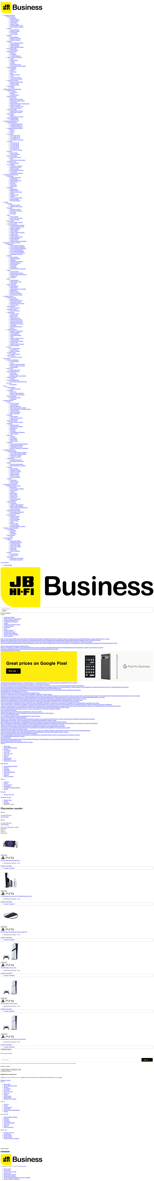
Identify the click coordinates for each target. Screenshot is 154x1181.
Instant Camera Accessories (105, 706)
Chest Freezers (17, 740)
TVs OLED (4, 684)
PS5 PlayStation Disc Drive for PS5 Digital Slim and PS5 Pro (16, 896)
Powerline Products (76, 690)
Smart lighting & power (7, 711)
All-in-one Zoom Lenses (59, 704)
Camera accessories (6, 706)
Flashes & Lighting (28, 706)
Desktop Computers (29, 640)
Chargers (64, 641)
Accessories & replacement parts (34, 713)
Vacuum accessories (65, 727)
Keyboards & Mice (88, 640)
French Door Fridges (41, 739)
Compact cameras (5, 703)
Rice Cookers (55, 730)
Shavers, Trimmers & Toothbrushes (89, 723)
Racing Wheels (120, 695)
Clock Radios (79, 700)
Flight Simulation (53, 695)
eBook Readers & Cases (53, 639)
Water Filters (12, 732)
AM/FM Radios (61, 700)
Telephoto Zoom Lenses (71, 704)
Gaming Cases (82, 695)
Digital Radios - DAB (70, 700)
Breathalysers (30, 722)
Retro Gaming (36, 694)
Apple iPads (12, 639)
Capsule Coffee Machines (22, 732)
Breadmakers (87, 730)
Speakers (3, 698)
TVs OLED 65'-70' (31, 684)
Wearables (3, 720)
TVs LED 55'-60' (36, 685)
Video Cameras (54, 707)
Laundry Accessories (59, 724)
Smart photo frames (11, 710)
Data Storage (4, 688)
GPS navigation (5, 714)
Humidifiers (11, 736)
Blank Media (57, 688)
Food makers (14, 723)
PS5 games (31, 693)
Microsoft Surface (19, 639)
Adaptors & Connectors (71, 687)
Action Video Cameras (63, 707)
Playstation (3, 693)
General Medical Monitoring (51, 722)
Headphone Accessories (99, 697)
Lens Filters (93, 704)
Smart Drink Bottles (81, 719)
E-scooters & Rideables (20, 713)
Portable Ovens (63, 730)
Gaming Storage (90, 695)
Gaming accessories (6, 695)
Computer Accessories (69, 643)
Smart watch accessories (19, 720)
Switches (48, 690)
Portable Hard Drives (12, 688)
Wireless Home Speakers (34, 698)
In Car (5, 629)
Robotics (12, 713)
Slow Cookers (37, 730)
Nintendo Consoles (10, 691)
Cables (47, 641)
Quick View (4, 855)
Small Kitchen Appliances (10, 633)
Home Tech (4, 710)
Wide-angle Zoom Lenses (83, 704)
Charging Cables (71, 719)
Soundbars (25, 698)
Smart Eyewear (29, 720)
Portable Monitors (65, 640)
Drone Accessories (27, 707)
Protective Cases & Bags (81, 643)
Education (8, 613)
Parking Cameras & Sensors (33, 716)
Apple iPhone (12, 646)
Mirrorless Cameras (85, 703)
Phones (43, 649)
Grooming (34, 723)
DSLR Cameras (66, 703)
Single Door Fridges (9, 739)
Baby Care (3, 723)
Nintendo (3, 691)
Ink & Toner (22, 643)
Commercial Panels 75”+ (29, 682)
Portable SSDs (21, 688)
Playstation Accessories (22, 693)
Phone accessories (5, 647)
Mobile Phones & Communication (12, 618)
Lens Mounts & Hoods (102, 704)
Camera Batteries (37, 706)
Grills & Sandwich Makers (27, 730)
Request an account (6, 1080)
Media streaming (53, 687)
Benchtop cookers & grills (7, 730)
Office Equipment (5, 643)
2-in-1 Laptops (105, 639)
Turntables (50, 700)
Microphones (44, 701)
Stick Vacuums (9, 727)
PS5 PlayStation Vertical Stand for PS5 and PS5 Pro (14, 932)
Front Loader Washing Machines (18, 724)
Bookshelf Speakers (46, 698)
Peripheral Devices (33, 643)
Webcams (12, 641)
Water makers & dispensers (20, 733)
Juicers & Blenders (31, 735)
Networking (4, 690)
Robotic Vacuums (37, 727)
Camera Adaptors (73, 706)
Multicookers (48, 730)
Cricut (39, 643)
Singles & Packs (16, 650)
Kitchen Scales (52, 735)
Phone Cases (13, 647)
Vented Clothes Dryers (14, 726)
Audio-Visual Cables (82, 687)
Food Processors (23, 735)
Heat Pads (36, 722)
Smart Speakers (9, 698)
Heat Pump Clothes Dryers (26, 726)
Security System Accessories (31, 709)
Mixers (46, 735)
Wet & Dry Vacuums (28, 727)
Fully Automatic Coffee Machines (50, 732)
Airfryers (43, 730)
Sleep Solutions (62, 722)
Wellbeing (3, 722)
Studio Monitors (14, 701)
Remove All (14, 1069)
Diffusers (16, 736)
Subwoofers (62, 698)
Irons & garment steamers (43, 726)
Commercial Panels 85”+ (42, 682)
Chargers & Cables (5, 649)
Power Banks (46, 647)
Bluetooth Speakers (18, 698)
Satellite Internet (42, 690)
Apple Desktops (9, 640)
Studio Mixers (21, 701)
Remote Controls (92, 643)
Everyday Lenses (12, 704)
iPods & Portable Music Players (33, 700)
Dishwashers (4, 742)
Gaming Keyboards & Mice (18, 695)
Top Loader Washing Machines (35, 724)
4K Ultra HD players (16, 687)
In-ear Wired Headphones (58, 697)
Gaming (6, 623)
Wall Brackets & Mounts (122, 687)
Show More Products (6, 1049)
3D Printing (13, 643)
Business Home (8, 800)
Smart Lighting (22, 711)
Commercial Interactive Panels (56, 682)
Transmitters (23, 717)
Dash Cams (10, 716)
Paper (27, 643)
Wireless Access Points (28, 690)
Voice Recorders (8, 700)
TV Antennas (112, 687)
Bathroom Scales (10, 722)
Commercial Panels (5, 682)
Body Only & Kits (75, 703)
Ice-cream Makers (60, 735)
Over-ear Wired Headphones (85, 697)
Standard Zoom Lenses (47, 704)
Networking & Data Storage (11, 621)
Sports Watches (17, 719)
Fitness (2, 719)
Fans (10, 737)
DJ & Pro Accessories (61, 701)
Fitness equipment (90, 719)
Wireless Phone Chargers (16, 649)
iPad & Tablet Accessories (66, 639)
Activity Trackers (8, 719)
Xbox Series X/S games (17, 694)
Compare (6, 868)
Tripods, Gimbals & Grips (85, 647)
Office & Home (97, 640)
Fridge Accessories (74, 739)
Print (19, 1069)
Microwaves (17, 730)
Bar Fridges (60, 739)
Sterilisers (8, 723)
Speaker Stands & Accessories (78, 698)
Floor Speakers (55, 698)
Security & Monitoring (6, 709)
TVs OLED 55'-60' (21, 684)
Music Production (5, 701)
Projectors (64, 685)
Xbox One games (28, 694)
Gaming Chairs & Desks (100, 695)
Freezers (3, 740)
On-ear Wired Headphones (71, 697)
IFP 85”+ (75, 682)
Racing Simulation (111, 695)
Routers (36, 690)
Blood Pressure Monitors (20, 722)
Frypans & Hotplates (78, 730)
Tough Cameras (58, 703)
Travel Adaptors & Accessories (85, 641)
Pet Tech (45, 713)
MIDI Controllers (51, 701)
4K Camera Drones (9, 707)
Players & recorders (6, 687)
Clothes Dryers (4, 726)
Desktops (3, 640)
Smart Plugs (16, 711)
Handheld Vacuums (18, 727)
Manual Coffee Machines (35, 732)
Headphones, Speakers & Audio (12, 624)
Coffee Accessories (63, 732)
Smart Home (7, 627)
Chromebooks (98, 639)
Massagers (41, 722)
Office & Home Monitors (45, 640)
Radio (55, 700)
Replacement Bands (38, 720)
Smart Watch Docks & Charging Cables (57, 719)
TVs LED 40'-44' (19, 685)
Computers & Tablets (9, 617)
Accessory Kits (94, 706)
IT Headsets (18, 641)
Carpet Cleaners (16, 729)
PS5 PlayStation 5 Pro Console (8, 967)
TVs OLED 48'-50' (12, 684)
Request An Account (6, 797)
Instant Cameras (14, 703)
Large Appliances (8, 636)
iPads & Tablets (5, 639)
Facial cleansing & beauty (61, 723)
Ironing (35, 726)
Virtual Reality (109, 643)
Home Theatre (71, 685)
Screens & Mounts (79, 685)
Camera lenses (4, 704)
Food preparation (5, 735)
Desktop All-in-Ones (19, 640)
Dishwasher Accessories (26, 742)
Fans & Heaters (5, 737)
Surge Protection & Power (102, 687)
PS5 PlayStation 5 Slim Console (9, 1003)
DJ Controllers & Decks (73, 701)
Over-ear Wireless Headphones (44, 697)
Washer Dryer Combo (48, 724)
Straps (53, 706)
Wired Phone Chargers (28, 649)
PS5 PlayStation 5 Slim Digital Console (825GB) (13, 1039)
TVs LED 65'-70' (45, 685)
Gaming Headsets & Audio (31, 695)
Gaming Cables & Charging (72, 695)
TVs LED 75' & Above (56, 685)
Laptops (75, 639)
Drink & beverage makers (7, 733)
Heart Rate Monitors (26, 719)
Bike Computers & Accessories (39, 719)
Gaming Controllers (43, 695)
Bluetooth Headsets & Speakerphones (59, 647)
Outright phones (5, 646)
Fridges (2, 739)
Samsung (18, 646)
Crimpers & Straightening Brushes (46, 723)
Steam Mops (8, 729)
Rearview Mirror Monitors (19, 716)
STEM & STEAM (5, 713)
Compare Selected (5, 1069)
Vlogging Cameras (45, 707)
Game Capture (61, 695)
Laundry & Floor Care (9, 631)
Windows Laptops (90, 639)
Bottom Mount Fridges (20, 739)
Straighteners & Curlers (74, 723)
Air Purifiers (21, 736)
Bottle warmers (28, 723)
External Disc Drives (71, 641)
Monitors (36, 640)
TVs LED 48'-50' (28, 685)
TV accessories (61, 687)
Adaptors (59, 641)
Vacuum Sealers (40, 735)
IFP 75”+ (70, 682)
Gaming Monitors (56, 640)
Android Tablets (28, 639)
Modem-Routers (18, 690)
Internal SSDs (39, 688)
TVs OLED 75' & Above (42, 684)
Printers (17, 643)
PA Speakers (68, 698)
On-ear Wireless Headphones (28, 697)
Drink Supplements (32, 733)
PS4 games (36, 693)
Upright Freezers (9, 740)
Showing (3, 833)
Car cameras (4, 716)
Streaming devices (44, 687)
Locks (22, 709)
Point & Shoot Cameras (24, 703)
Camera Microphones (46, 706)
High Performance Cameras (47, 703)
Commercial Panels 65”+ (16, 682)
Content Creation (36, 707)
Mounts (110, 704)
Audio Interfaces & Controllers (33, 701)
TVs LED (3, 685)
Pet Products (50, 713)
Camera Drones (18, 707)
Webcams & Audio (5, 641)
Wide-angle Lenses (36, 704)
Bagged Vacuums (55, 727)
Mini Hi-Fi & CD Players (18, 700)
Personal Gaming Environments (132, 695)
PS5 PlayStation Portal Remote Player (10, 860)
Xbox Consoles (7, 694)
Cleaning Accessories (97, 647)
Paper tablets (35, 639)
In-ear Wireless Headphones (14, 697)
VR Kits (115, 643)
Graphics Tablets (42, 639)
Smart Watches (9, 720)
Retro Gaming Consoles (46, 694)
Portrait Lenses (20, 704)
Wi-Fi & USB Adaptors (56, 690)
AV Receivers (44, 700)
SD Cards (45, 688)
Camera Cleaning (116, 706)
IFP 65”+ (66, 682)
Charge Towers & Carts (58, 643)
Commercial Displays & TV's (11, 620)
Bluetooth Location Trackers (36, 647)
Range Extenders (66, 690)
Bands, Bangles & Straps (50, 720)
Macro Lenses (27, 704)
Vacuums (3, 727)
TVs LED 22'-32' (10, 685)
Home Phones (38, 649)
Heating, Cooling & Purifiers (11, 634)
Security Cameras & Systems (45, 709)
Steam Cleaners (24, 729)
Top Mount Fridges (31, 739)
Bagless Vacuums (46, 727)
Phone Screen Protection (22, 647)
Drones (2, 707)
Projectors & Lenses (74, 647)
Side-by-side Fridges (52, 739)
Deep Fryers (70, 730)
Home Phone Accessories (51, 649)
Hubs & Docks (53, 641)
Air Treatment (4, 736)
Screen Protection (101, 643)
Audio (2, 700)
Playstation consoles (11, 693)
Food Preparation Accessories (72, 735)
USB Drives (51, 688)
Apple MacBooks (81, 639)
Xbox (2, 694)
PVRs (22, 687)
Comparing (12, 868)
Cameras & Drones (9, 626)
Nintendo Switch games (21, 691)
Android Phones (24, 646)
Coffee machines (5, 732)
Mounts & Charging (15, 717)
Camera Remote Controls (83, 706)
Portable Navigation (14, 714)
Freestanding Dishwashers (13, 742)
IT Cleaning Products (46, 643)
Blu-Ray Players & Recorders (31, 687)
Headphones (4, 697)
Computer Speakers (26, 641)
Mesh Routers (10, 690)
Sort (2, 830)
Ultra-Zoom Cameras (35, 703)
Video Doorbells (16, 709)
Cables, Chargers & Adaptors (38, 641)
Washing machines (5, 724)
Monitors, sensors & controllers (34, 711)
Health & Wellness (8, 630)
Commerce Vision (22, 1166)
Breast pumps (21, 723)
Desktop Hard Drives (30, 688)
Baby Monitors (56, 709)
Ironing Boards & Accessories (57, 726)
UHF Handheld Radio (6, 650)
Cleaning (3, 729)
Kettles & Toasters (14, 735)
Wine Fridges (66, 739)
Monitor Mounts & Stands (76, 640)
